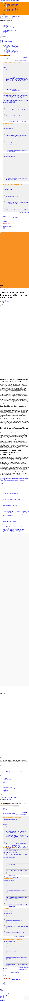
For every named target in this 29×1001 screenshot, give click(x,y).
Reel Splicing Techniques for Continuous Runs (13, 526)
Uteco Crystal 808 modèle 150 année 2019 (15, 109)
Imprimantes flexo (7, 26)
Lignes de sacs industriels (8, 27)
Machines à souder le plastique (9, 30)
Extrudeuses (5, 25)
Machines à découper (7, 189)
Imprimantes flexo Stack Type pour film (11, 100)
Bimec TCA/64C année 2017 (12, 951)
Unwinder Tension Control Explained (11, 531)
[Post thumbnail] (4, 770)
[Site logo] (6, 17)
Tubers (4, 67)
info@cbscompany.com (7, 801)
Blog (4, 781)
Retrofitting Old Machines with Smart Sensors (13, 530)
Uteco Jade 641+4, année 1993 (10, 505)
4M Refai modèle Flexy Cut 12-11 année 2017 (16, 209)
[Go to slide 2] (16, 741)
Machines (5, 778)
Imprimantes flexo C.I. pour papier (10, 95)
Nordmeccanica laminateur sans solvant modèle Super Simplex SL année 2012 (16, 143)
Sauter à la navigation (5, 0)
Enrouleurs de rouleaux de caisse (10, 24)
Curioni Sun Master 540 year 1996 (10, 493)
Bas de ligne (5, 69)
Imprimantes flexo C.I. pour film (10, 97)
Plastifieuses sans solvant (8, 126)
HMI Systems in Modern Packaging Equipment (13, 529)
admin (8, 301)
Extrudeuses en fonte (7, 158)
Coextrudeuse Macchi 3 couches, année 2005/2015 (17, 172)
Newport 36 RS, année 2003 (9, 521)
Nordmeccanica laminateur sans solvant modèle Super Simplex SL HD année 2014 (16, 136)
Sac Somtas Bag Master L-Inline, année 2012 (13, 499)
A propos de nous (7, 779)
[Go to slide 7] (16, 748)
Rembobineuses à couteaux (9, 187)
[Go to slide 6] (16, 746)
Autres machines (6, 22)
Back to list (2, 479)
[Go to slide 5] (16, 745)
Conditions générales (7, 787)
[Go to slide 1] (16, 740)
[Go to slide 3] (16, 743)
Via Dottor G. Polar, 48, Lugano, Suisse (10, 797)
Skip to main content (14, 0)
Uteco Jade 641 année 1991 (12, 864)
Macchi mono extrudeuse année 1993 (14, 920)
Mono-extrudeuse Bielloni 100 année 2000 (15, 166)
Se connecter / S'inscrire (8, 987)
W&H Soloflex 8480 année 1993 (13, 115)
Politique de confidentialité (9, 789)
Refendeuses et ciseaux (8, 34)
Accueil (1, 287)
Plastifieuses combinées (8, 128)
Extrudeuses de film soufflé (9, 156)
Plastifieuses (5, 32)
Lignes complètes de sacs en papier (10, 65)
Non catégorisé (7, 287)
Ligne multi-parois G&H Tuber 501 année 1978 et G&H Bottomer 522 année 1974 (17, 88)
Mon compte (5, 790)
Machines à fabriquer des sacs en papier (11, 29)
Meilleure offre (6, 31)
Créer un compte (3, 995)
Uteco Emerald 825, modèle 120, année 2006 (16, 121)
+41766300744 (10, 799)
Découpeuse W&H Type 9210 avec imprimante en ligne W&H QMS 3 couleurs (17, 203)
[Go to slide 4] (16, 744)
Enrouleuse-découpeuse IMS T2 (13, 196)
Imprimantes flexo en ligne (9, 102)
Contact (4, 782)
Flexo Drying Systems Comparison (10, 528)
